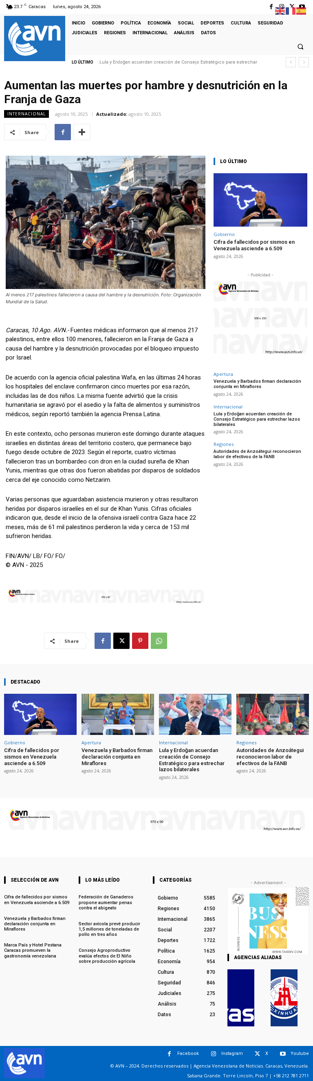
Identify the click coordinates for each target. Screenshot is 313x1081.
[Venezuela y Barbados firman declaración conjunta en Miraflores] (118, 714)
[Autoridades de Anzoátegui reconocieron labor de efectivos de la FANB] (272, 714)
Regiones (224, 444)
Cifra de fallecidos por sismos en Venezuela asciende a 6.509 (254, 245)
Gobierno (224, 234)
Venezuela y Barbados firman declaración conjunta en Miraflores (257, 384)
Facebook (188, 1053)
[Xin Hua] (284, 997)
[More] (81, 132)
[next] (304, 62)
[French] (291, 10)
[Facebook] (271, 7)
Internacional (26, 114)
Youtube (300, 1053)
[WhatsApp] (159, 641)
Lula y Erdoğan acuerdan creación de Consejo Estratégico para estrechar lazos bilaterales (257, 419)
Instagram (232, 1053)
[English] (280, 10)
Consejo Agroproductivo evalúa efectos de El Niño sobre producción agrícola (107, 956)
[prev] (291, 62)
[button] (300, 46)
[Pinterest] (140, 641)
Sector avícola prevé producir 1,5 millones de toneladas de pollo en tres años (109, 929)
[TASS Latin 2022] (240, 997)
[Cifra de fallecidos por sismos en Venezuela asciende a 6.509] (260, 200)
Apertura (223, 374)
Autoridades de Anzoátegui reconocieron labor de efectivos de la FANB (257, 454)
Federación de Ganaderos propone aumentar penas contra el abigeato (106, 902)
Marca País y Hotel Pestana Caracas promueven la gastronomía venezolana (33, 950)
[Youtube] (283, 1054)
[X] (121, 641)
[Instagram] (213, 1054)
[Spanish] (301, 10)
